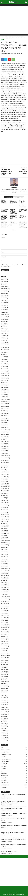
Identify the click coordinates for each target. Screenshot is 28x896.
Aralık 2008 (3, 728)
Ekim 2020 (3, 394)
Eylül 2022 (3, 340)
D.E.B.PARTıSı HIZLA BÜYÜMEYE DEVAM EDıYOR (23, 210)
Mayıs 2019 (3, 434)
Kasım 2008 (3, 730)
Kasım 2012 (3, 617)
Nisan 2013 (3, 606)
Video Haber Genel (5, 782)
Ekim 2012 (3, 620)
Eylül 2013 (3, 594)
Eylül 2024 (3, 284)
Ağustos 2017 (4, 483)
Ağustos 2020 (4, 399)
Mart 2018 (3, 467)
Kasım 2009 (3, 702)
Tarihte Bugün (4, 773)
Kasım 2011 (3, 646)
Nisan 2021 (3, 380)
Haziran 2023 (4, 319)
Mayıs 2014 (3, 575)
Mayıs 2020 (3, 406)
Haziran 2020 (4, 403)
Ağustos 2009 (4, 709)
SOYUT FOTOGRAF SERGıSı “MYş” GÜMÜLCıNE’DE (4, 210)
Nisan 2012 (3, 634)
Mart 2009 (3, 721)
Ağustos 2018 (4, 455)
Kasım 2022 (3, 335)
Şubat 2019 (3, 441)
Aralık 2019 (3, 418)
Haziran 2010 (4, 686)
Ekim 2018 (3, 450)
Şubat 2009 (3, 723)
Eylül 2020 (3, 396)
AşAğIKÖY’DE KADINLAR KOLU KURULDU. (22, 216)
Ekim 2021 (3, 366)
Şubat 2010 (3, 695)
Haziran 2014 (4, 573)
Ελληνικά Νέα (4, 787)
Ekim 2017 (3, 479)
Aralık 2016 (3, 502)
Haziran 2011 (4, 657)
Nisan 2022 (3, 352)
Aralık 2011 (3, 643)
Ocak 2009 (3, 726)
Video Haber (3, 780)
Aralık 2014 (3, 559)
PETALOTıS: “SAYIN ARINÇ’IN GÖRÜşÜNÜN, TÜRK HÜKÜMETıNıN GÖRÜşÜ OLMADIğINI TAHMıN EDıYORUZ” (23, 225)
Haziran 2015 (4, 545)
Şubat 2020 (3, 413)
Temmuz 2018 (4, 458)
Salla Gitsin (3, 768)
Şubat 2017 (3, 498)
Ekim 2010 (3, 676)
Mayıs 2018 (3, 462)
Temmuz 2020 (4, 401)
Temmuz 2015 (4, 542)
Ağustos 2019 (4, 427)
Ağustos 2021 (4, 371)
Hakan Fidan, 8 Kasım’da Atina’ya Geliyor (11, 808)
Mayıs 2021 (3, 378)
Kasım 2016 (3, 505)
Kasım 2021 (3, 363)
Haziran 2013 (4, 601)
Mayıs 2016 (3, 519)
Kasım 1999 (3, 740)
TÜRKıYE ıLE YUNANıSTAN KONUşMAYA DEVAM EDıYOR (4, 202)
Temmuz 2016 (4, 514)
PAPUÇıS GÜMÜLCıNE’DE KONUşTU (23, 171)
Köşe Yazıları (4, 766)
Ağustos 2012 (4, 624)
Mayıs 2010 (3, 688)
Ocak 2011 (3, 669)
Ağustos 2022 (4, 342)
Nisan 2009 (3, 719)
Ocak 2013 (3, 613)
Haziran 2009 (4, 714)
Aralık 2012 (3, 615)
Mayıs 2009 (3, 716)
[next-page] (15, 230)
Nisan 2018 (3, 465)
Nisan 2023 (3, 324)
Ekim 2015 (3, 535)
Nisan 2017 (3, 493)
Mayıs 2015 (3, 547)
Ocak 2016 (3, 528)
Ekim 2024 (3, 281)
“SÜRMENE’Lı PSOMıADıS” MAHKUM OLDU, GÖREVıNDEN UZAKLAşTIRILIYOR (13, 211)
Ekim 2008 (3, 733)
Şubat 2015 (3, 554)
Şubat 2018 (3, 469)
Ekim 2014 (3, 563)
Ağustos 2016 (4, 512)
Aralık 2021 (3, 361)
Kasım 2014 (3, 561)
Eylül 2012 (3, 622)
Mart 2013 (3, 608)
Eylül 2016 (3, 509)
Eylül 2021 (3, 368)
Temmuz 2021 (4, 373)
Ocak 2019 (3, 443)
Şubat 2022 (3, 356)
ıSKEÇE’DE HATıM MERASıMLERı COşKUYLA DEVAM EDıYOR (13, 217)
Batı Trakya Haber (5, 761)
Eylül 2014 (3, 566)
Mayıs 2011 (3, 660)
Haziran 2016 (4, 516)
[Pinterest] (9, 59)
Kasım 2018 (3, 448)
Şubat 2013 (3, 610)
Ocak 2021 (3, 387)
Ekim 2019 (3, 422)
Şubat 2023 (3, 328)
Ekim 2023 (3, 309)
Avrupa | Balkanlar (5, 752)
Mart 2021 (3, 382)
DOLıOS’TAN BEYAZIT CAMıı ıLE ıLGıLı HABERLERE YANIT (13, 224)
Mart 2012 (3, 636)
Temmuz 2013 (4, 599)
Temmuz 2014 (4, 570)
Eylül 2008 (3, 735)
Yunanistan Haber (5, 785)
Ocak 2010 (3, 697)
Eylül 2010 (3, 679)
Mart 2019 (3, 439)
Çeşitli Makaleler (8, 197)
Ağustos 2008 (4, 737)
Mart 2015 (3, 552)
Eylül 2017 (3, 481)
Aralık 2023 (3, 305)
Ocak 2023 (3, 331)
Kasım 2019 (3, 420)
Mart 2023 (3, 326)
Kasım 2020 (3, 392)
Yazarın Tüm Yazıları (18, 197)
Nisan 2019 (3, 436)
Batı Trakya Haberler (5, 763)
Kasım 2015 (3, 533)
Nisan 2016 (3, 521)
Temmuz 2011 (4, 655)
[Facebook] (2, 59)
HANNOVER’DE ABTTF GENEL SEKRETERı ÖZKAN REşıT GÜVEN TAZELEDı (4, 217)
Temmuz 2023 (4, 316)
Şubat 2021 (3, 385)
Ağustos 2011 (4, 653)
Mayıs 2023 (3, 321)
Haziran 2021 (4, 375)
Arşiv (7, 36)
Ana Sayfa (2, 36)
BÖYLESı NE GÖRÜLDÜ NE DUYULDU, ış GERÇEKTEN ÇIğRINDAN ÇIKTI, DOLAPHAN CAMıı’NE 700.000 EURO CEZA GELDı (22, 203)
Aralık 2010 (3, 671)
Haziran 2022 (4, 347)
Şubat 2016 (3, 526)
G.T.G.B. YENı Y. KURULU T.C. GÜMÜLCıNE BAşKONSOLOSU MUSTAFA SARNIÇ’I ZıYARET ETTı (4, 224)
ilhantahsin (7, 53)
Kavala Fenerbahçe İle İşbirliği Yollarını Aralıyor (13, 839)
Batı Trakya (3, 756)
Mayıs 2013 (3, 603)
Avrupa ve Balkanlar (5, 749)
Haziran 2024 (4, 291)
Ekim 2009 (3, 704)
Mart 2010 (3, 693)
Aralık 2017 (3, 474)
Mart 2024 (3, 298)
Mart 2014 (3, 580)
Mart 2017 (3, 495)
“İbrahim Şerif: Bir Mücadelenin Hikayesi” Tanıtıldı (14, 813)
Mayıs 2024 (3, 293)
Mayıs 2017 (3, 490)
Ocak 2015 (3, 556)
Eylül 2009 (3, 707)
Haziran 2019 (4, 432)
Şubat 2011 (3, 667)
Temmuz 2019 (4, 429)
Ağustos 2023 (4, 314)
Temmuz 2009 (4, 711)
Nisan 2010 (3, 690)
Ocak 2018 (3, 472)
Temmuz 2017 (4, 486)
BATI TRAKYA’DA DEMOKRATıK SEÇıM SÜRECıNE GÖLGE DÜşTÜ (6, 172)
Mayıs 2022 (3, 349)
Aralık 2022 (3, 333)
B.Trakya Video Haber (6, 754)
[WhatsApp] (13, 59)
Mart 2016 (3, 523)
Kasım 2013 (3, 589)
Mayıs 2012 (3, 632)
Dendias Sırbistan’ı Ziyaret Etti (9, 851)
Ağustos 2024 (4, 286)
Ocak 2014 (3, 584)
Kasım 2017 (3, 476)
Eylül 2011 (3, 650)
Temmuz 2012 (4, 627)
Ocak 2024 (3, 302)
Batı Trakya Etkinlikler (6, 759)
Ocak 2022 (3, 359)
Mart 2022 (3, 354)
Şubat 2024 (3, 300)
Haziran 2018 (4, 460)
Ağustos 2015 (4, 540)
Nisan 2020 (3, 408)
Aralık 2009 (3, 700)
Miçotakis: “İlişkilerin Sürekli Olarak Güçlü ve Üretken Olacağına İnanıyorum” (12, 802)
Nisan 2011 (3, 662)
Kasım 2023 (3, 307)
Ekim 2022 (3, 338)
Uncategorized (4, 778)
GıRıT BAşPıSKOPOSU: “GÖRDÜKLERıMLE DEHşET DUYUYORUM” (13, 202)
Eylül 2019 (3, 425)
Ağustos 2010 (4, 681)
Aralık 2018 (3, 446)
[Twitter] (5, 59)
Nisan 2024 (3, 295)
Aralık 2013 (3, 587)
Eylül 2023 (3, 312)
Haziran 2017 (4, 488)
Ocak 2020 (3, 415)
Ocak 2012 (3, 641)
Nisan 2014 (3, 577)
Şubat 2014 (3, 582)
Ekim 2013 (3, 592)
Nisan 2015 (3, 549)
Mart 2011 (3, 664)
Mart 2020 (3, 411)
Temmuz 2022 (4, 345)
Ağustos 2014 (4, 568)
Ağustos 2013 (4, 596)
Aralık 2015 (3, 530)
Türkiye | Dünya (4, 775)
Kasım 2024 (3, 279)
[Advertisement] (14, 20)
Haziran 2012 (4, 629)
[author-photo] (14, 182)
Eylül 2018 (3, 453)
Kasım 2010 (3, 674)
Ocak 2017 (3, 500)
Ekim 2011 (3, 648)
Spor (2, 770)
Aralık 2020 (3, 389)
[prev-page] (13, 230)
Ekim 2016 (3, 507)
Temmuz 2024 (4, 288)
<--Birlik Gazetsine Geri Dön (14, 891)
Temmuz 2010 (4, 683)
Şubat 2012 (3, 639)
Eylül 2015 (3, 537)
